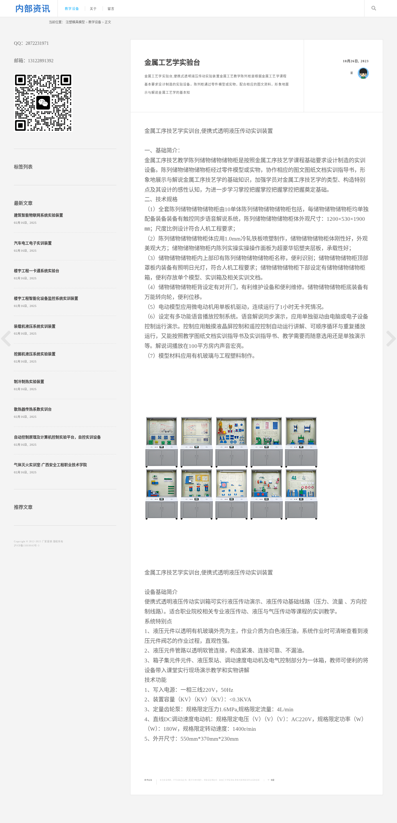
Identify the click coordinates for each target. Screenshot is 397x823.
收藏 (273, 780)
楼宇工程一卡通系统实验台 (36, 271)
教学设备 (72, 8)
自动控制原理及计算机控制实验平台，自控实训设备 (57, 437)
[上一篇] (6, 338)
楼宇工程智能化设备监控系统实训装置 (46, 298)
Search (373, 8)
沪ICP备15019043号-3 (27, 545)
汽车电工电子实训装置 (33, 243)
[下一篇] (391, 338)
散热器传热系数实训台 (33, 409)
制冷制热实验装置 (29, 382)
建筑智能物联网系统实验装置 (38, 215)
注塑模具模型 (75, 22)
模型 (238, 170)
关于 (93, 8)
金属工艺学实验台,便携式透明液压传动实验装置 (239, 780)
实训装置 (262, 131)
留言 (111, 8)
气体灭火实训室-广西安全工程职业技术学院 (50, 465)
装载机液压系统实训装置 (35, 326)
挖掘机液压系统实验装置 (35, 354)
